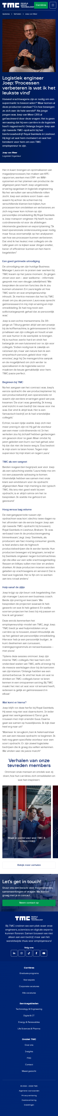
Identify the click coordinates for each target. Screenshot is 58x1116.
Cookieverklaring (29, 1100)
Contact (29, 1065)
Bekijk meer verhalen (29, 865)
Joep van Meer (31, 14)
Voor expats (29, 980)
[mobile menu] (53, 5)
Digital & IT (29, 1016)
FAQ (29, 1058)
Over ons (29, 1045)
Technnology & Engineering (29, 1009)
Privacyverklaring (29, 1095)
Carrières (41, 5)
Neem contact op (29, 903)
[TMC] (18, 5)
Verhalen (17, 14)
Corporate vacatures (29, 986)
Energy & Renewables (29, 1022)
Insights (29, 1052)
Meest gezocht (29, 1071)
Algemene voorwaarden (29, 1091)
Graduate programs (29, 973)
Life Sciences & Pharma (29, 1029)
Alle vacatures (29, 993)
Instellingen (29, 1105)
